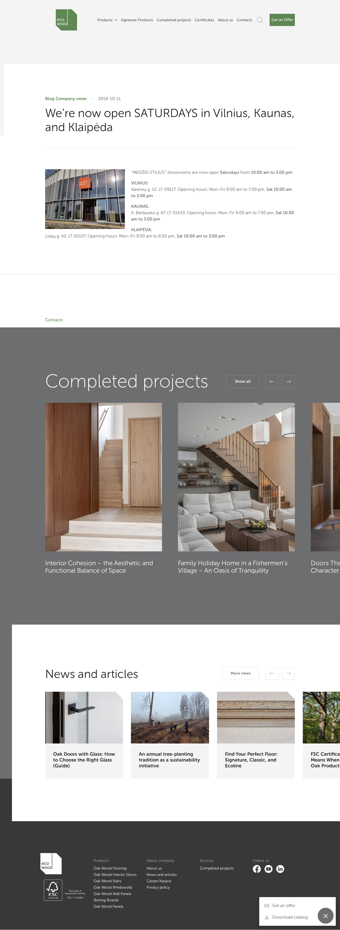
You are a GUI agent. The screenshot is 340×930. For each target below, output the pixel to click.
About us (225, 20)
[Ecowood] (66, 20)
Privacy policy (158, 887)
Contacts (244, 20)
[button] (272, 381)
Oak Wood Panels (108, 906)
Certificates (204, 20)
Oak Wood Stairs (107, 881)
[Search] (260, 20)
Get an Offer (282, 20)
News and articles (162, 874)
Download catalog (289, 917)
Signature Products (137, 20)
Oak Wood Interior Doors (115, 874)
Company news (71, 98)
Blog (49, 98)
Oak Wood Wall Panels (112, 894)
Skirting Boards (106, 900)
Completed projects (174, 20)
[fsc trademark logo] (62, 890)
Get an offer (283, 905)
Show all (242, 381)
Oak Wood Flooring (110, 868)
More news (240, 673)
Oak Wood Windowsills (113, 887)
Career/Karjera (159, 881)
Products (104, 20)
